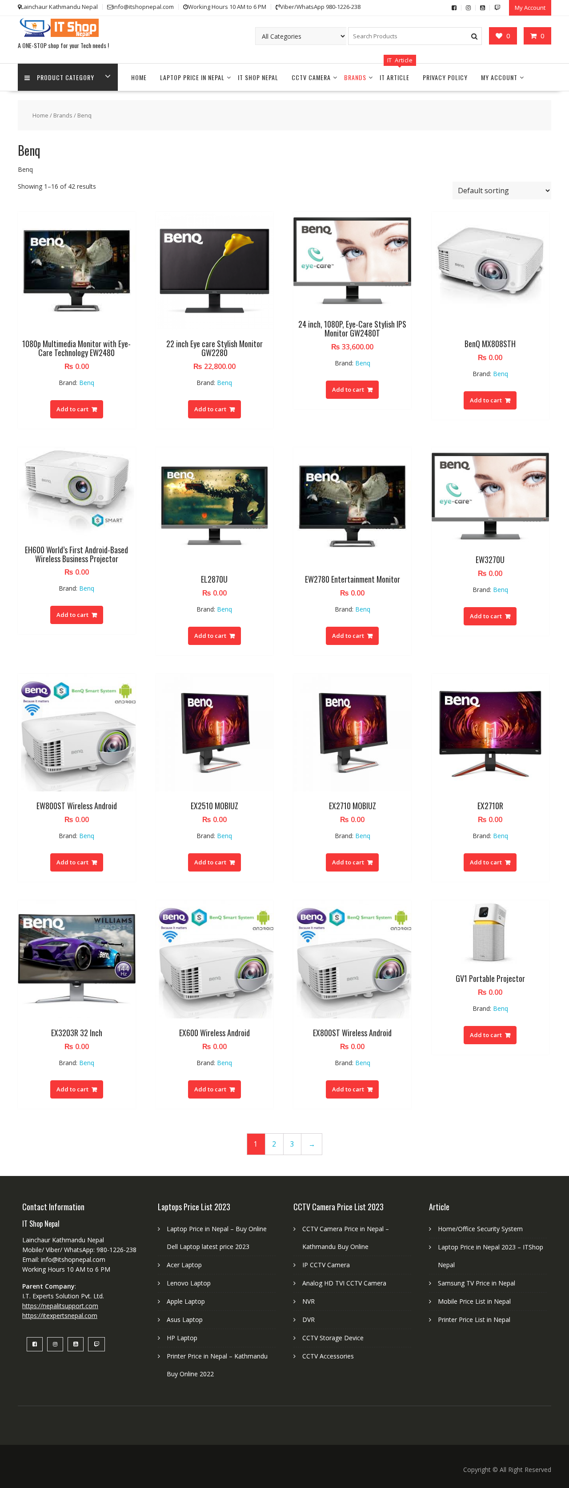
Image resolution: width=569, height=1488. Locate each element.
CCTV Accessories (328, 1356)
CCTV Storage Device (333, 1338)
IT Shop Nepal (258, 77)
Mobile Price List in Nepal (474, 1301)
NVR (308, 1301)
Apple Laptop (186, 1301)
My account (499, 77)
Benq (86, 382)
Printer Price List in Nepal (474, 1319)
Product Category (65, 77)
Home (139, 77)
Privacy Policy (445, 77)
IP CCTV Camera (326, 1265)
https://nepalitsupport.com (60, 1305)
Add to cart (72, 409)
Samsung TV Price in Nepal (476, 1283)
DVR (308, 1319)
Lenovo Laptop (189, 1283)
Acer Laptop (184, 1265)
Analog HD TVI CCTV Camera (344, 1283)
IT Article (394, 77)
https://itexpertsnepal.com (59, 1315)
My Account (530, 8)
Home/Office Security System (480, 1228)
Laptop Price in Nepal (192, 77)
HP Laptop (182, 1338)
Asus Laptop (185, 1319)
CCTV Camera (311, 77)
